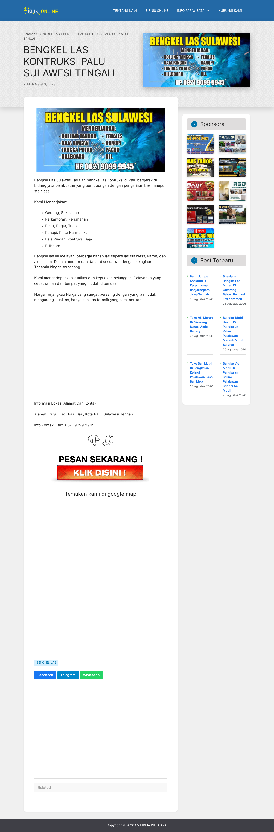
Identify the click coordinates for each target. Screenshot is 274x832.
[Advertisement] (100, 619)
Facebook (45, 675)
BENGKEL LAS (49, 34)
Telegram (68, 675)
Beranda (29, 34)
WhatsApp (91, 675)
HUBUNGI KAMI (230, 11)
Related (44, 787)
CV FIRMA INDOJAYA (151, 825)
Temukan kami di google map (100, 494)
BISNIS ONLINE (157, 11)
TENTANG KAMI (125, 11)
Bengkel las (44, 256)
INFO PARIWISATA (190, 11)
